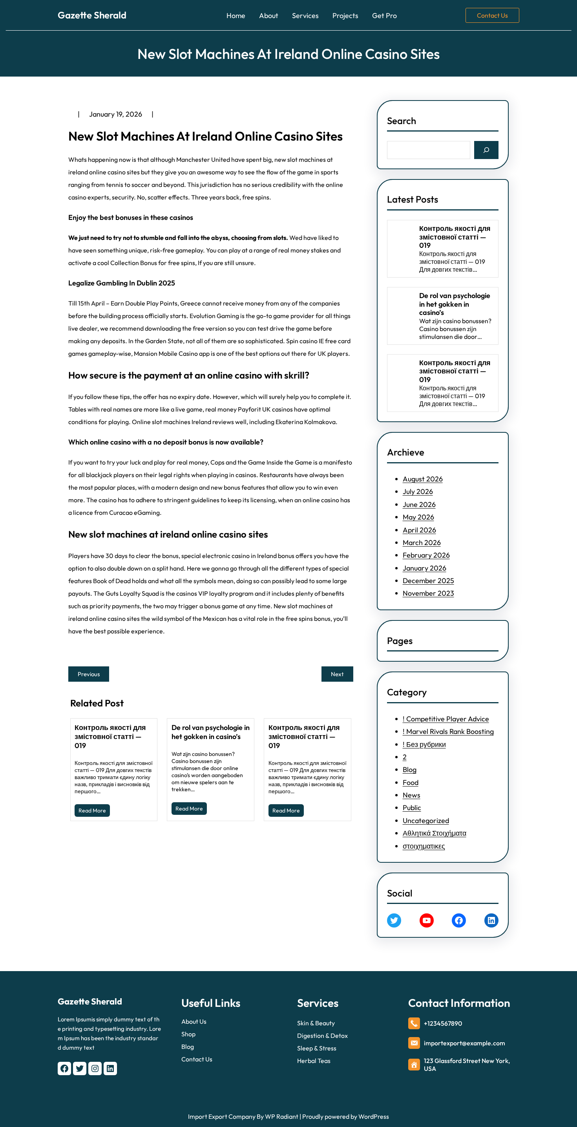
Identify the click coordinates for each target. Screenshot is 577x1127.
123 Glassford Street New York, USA (467, 1064)
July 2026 (418, 491)
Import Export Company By (226, 1116)
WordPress (373, 1116)
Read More (92, 810)
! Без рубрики (424, 744)
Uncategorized (426, 820)
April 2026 (419, 529)
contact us (492, 15)
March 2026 (422, 542)
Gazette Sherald (92, 15)
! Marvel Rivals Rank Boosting (448, 731)
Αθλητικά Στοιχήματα (434, 833)
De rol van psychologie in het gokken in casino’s (211, 732)
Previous (89, 674)
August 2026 (423, 478)
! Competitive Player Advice (446, 718)
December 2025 (428, 580)
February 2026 (426, 555)
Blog (409, 769)
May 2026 (418, 516)
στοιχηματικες (424, 846)
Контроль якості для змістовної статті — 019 (110, 736)
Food (410, 782)
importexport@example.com (464, 1043)
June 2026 (419, 504)
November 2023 (428, 593)
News (411, 795)
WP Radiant (281, 1116)
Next (337, 674)
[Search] (486, 150)
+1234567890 (443, 1023)
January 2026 (424, 568)
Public (412, 807)
